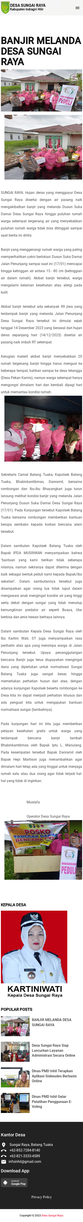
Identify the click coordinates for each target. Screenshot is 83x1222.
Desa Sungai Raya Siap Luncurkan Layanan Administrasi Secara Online (53, 1050)
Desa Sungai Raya (52, 1215)
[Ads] (34, 998)
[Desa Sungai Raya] (23, 7)
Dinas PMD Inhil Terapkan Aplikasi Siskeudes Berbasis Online (54, 1076)
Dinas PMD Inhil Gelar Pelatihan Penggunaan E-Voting (52, 1101)
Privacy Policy (41, 1196)
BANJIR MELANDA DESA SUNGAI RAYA (41, 51)
